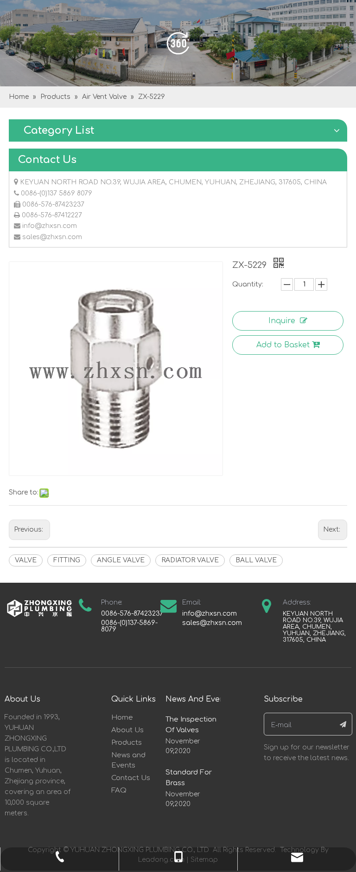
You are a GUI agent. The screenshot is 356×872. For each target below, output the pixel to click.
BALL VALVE (256, 560)
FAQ (119, 790)
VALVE (26, 560)
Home (122, 718)
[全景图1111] (178, 43)
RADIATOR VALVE (190, 560)
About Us (127, 730)
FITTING (66, 560)
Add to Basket (283, 345)
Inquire (281, 321)
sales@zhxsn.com (52, 237)
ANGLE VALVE (121, 560)
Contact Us (130, 778)
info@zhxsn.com (49, 225)
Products (126, 743)
